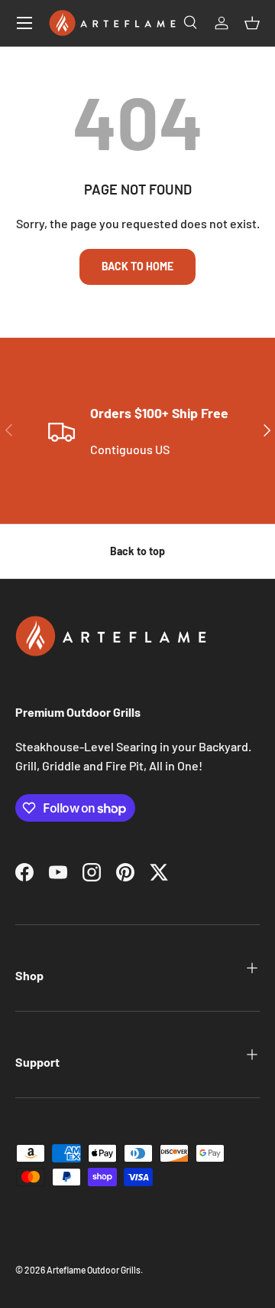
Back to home (137, 266)
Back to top (137, 551)
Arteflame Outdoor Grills (94, 1269)
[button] (252, 23)
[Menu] (24, 23)
